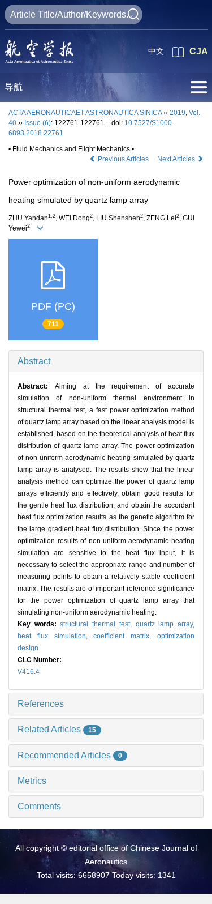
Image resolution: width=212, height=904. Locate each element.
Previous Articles (123, 159)
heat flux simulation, (55, 636)
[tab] (106, 361)
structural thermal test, (97, 624)
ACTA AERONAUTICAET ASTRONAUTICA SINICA (85, 113)
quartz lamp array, (165, 624)
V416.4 (29, 672)
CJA (198, 51)
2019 (177, 113)
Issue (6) (37, 123)
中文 (156, 51)
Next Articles (177, 159)
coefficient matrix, (125, 636)
